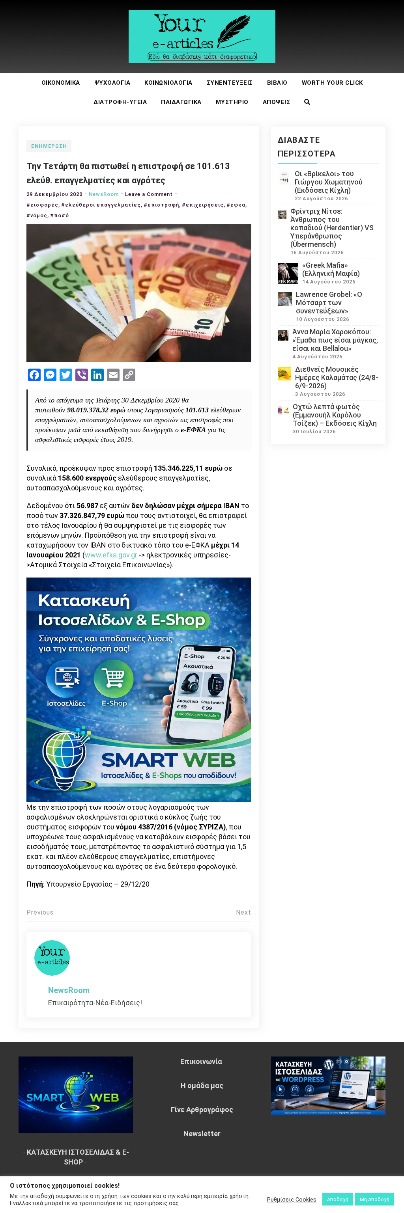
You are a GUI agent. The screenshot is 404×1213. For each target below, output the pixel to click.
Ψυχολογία (112, 82)
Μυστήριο (232, 102)
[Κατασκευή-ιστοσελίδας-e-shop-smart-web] (138, 689)
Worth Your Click (332, 82)
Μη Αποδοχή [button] (374, 1199)
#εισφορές (42, 205)
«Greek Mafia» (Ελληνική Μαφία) (331, 269)
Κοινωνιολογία (168, 82)
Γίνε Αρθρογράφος (202, 1109)
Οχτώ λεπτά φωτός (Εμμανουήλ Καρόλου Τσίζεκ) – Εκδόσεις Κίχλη (335, 414)
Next (243, 912)
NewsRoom (104, 194)
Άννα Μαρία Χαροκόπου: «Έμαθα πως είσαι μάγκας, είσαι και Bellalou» (335, 340)
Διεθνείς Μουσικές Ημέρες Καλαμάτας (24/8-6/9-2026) (336, 377)
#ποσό (59, 215)
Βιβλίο (277, 82)
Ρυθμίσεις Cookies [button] (291, 1199)
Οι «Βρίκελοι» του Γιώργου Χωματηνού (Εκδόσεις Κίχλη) (329, 182)
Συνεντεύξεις (230, 82)
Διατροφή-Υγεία (120, 102)
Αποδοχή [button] (337, 1199)
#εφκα (235, 205)
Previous (40, 912)
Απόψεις (276, 102)
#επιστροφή (161, 205)
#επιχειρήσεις (203, 205)
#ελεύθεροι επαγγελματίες (101, 205)
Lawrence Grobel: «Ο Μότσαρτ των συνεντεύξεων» (329, 302)
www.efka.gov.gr (111, 555)
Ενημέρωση (49, 146)
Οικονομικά (60, 82)
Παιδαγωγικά (181, 102)
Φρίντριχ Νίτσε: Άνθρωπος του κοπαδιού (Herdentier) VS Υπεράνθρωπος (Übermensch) (332, 227)
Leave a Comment (149, 194)
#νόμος (36, 215)
